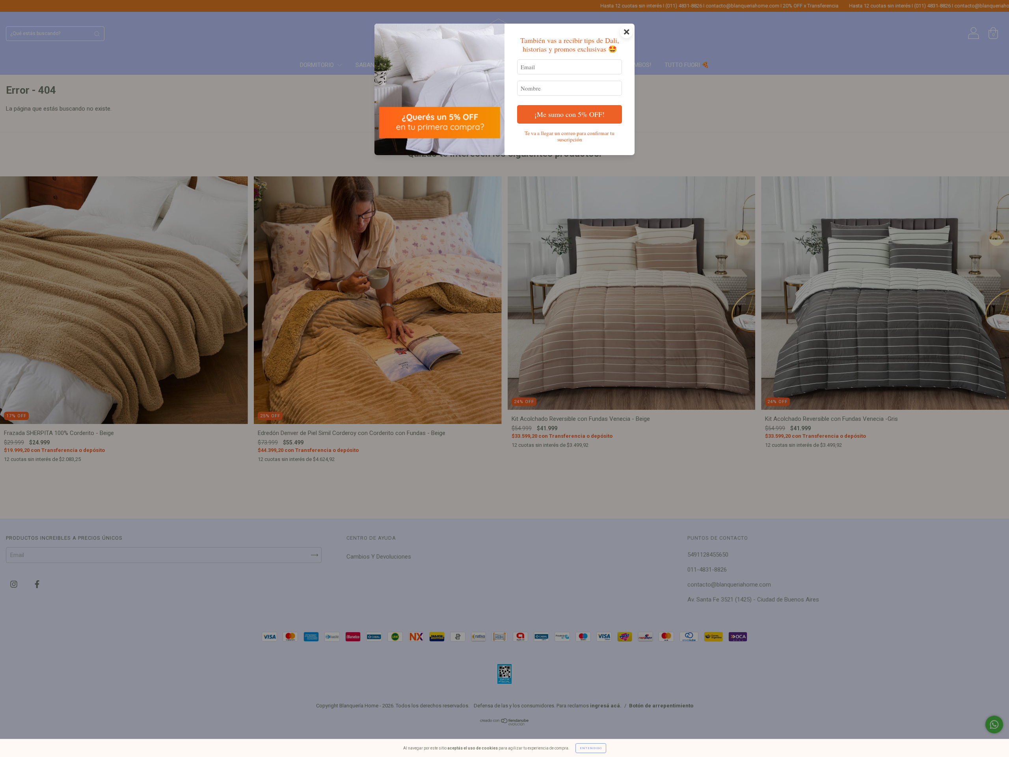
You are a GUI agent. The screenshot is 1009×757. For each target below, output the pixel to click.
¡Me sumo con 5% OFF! (569, 114)
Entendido (591, 748)
